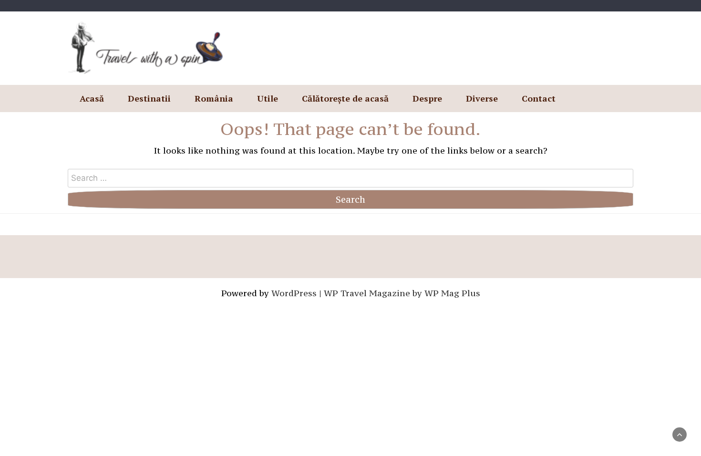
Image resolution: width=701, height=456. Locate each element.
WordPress (294, 293)
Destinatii (149, 98)
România (214, 98)
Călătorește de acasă (345, 98)
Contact (539, 98)
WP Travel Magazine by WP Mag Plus (402, 293)
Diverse (482, 98)
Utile (267, 98)
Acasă (92, 98)
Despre (427, 98)
